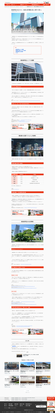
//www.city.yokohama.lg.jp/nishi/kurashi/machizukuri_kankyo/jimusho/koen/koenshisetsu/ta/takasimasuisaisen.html (23, 304)
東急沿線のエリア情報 (14, 11)
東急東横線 (12, 397)
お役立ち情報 (28, 405)
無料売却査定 (11, 405)
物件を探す (16, 404)
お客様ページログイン (38, 2)
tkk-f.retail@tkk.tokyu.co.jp (42, 404)
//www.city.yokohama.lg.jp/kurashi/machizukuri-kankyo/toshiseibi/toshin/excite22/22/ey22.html (30, 100)
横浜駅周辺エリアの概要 (20, 49)
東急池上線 (33, 397)
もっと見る (27, 390)
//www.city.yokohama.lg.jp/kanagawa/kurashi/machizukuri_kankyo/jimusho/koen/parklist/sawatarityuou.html (23, 286)
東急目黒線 (40, 400)
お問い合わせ (46, 4)
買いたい (5, 405)
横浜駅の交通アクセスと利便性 (21, 50)
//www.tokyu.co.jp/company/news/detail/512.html (24, 121)
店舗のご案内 (22, 404)
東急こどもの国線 (21, 397)
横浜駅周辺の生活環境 (19, 51)
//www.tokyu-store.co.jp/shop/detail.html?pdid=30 (26, 264)
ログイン (16, 405)
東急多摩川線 (26, 397)
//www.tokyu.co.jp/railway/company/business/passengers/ (30, 207)
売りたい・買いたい (11, 4)
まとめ (17, 52)
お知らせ (21, 405)
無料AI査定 (10, 404)
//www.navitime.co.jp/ (16, 189)
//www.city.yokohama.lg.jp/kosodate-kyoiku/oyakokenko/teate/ (23, 326)
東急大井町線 (30, 397)
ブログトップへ (27, 392)
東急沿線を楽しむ (35, 4)
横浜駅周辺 (14, 346)
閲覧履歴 (30, 2)
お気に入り (33, 2)
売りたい (5, 404)
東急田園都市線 (17, 397)
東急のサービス (23, 4)
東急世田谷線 (26, 400)
